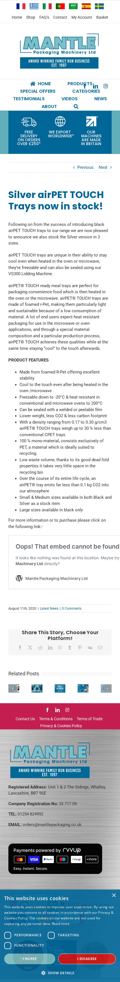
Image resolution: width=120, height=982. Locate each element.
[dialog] (60, 936)
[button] (60, 973)
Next (103, 167)
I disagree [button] (87, 958)
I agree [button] (30, 958)
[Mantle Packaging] (60, 33)
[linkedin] (57, 710)
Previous (85, 167)
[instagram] (106, 86)
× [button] (114, 895)
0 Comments (71, 608)
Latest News (49, 608)
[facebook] (47, 710)
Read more (61, 923)
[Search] (76, 106)
